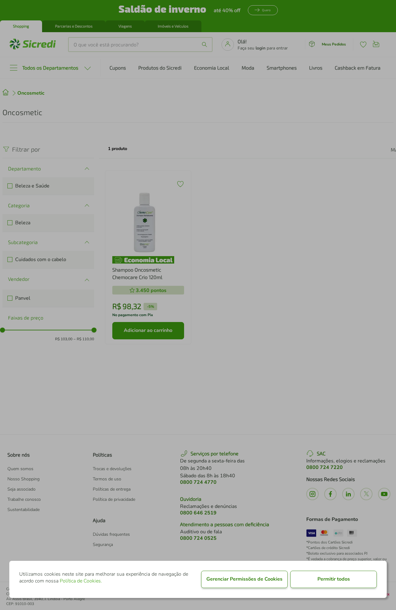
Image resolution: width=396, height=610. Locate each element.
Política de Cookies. (81, 581)
